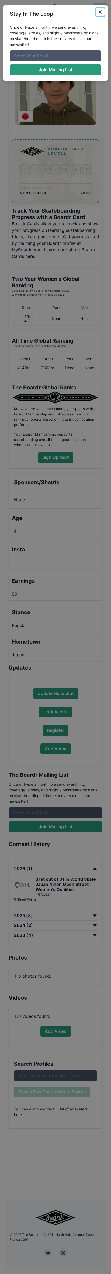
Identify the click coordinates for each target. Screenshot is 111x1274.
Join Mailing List (55, 69)
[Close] (100, 12)
